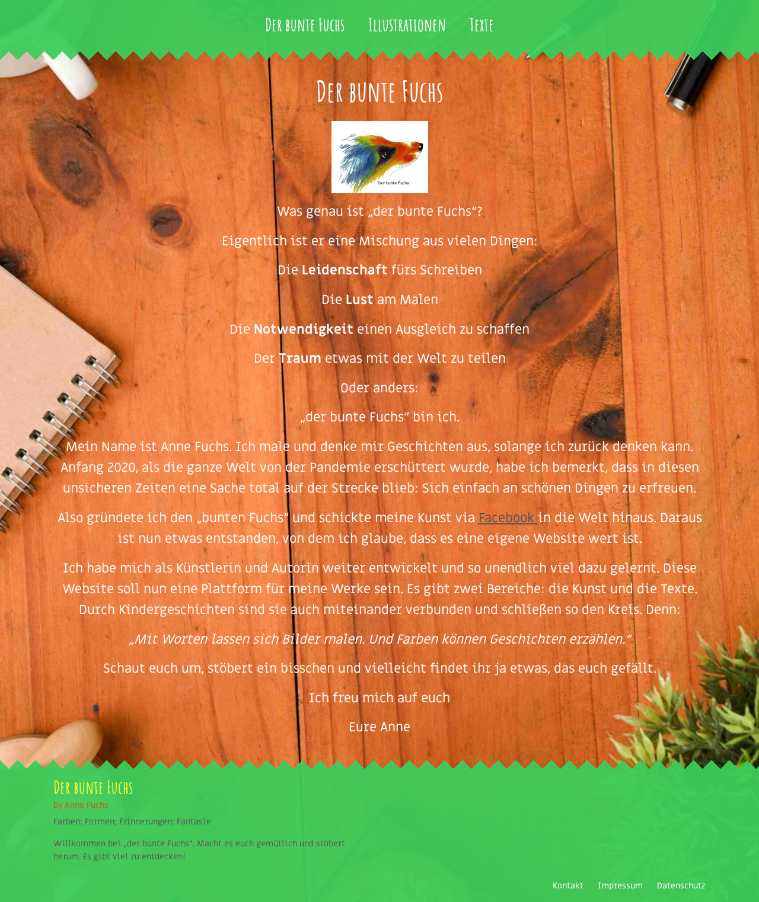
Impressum (620, 885)
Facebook (508, 518)
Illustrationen (407, 25)
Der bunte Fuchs (305, 25)
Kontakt (568, 885)
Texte (482, 25)
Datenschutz (681, 885)
